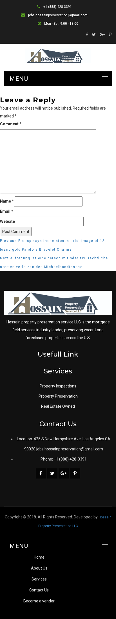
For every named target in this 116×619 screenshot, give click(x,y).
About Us (39, 568)
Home (39, 557)
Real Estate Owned (58, 406)
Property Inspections (58, 386)
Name (7, 201)
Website (7, 221)
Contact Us (39, 590)
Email (6, 211)
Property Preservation (58, 396)
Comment (10, 124)
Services (39, 579)
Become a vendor (39, 601)
